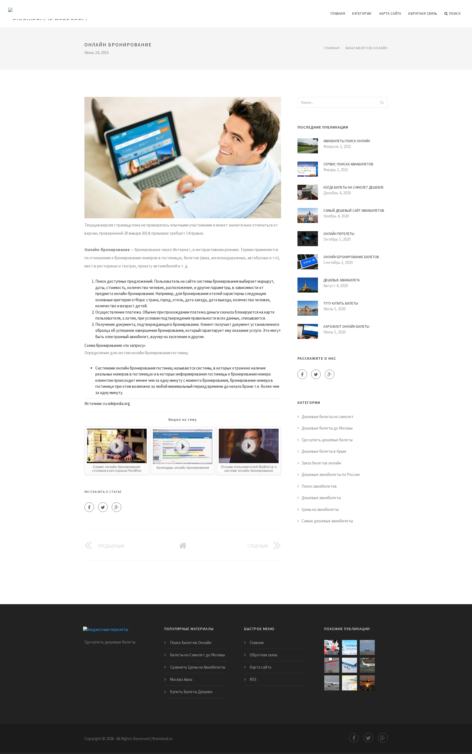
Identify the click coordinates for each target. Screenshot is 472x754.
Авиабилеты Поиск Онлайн (346, 141)
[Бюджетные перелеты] (47, 10)
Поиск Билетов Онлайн (190, 642)
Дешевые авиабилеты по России (331, 474)
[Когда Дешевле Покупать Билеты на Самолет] (349, 682)
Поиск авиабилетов (319, 486)
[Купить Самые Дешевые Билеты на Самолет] (367, 665)
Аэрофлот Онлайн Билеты (346, 326)
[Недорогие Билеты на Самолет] (331, 682)
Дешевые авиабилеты (321, 497)
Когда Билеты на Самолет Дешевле (353, 187)
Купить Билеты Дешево (191, 691)
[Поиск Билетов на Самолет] (349, 665)
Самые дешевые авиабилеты (327, 520)
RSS (253, 679)
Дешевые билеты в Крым (324, 451)
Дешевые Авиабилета (341, 280)
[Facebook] (89, 507)
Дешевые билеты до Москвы (327, 428)
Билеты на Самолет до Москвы (197, 654)
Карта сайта (390, 13)
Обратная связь (422, 13)
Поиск (455, 13)
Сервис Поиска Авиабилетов (348, 164)
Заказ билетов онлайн (366, 48)
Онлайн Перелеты (338, 233)
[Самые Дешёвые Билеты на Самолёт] (331, 665)
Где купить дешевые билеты (327, 439)
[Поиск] (381, 102)
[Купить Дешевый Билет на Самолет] (367, 647)
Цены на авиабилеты (320, 509)
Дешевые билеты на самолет (327, 416)
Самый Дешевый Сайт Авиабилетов (353, 210)
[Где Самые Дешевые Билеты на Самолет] (349, 647)
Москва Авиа (181, 679)
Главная (338, 13)
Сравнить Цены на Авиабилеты (197, 667)
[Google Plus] (116, 507)
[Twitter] (103, 507)
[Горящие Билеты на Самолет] (331, 647)
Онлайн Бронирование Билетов (351, 257)
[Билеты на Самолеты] (367, 682)
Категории (361, 13)
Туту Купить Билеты (340, 303)
